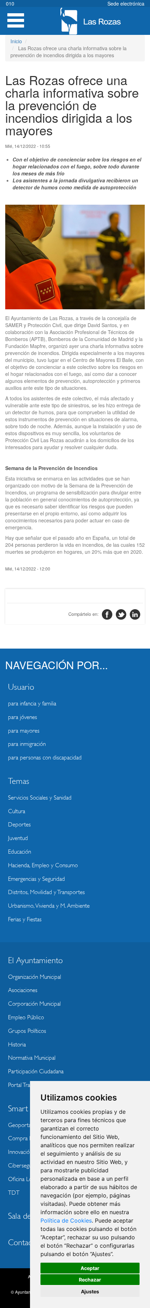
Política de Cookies (66, 1220)
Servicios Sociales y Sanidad (40, 797)
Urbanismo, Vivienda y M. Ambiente (49, 905)
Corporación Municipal (34, 1003)
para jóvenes (22, 717)
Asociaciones (22, 990)
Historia (17, 1044)
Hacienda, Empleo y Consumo (43, 865)
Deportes (19, 824)
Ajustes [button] (90, 1291)
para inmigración (27, 744)
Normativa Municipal (31, 1057)
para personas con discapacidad (45, 757)
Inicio (16, 41)
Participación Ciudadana (35, 1071)
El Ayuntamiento (35, 960)
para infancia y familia (32, 703)
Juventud (18, 838)
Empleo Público (26, 1017)
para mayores (23, 730)
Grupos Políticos (27, 1031)
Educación (19, 851)
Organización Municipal (34, 977)
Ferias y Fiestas (25, 919)
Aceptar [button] (90, 1268)
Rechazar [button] (90, 1280)
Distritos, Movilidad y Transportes (46, 892)
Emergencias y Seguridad (36, 879)
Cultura (16, 811)
